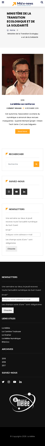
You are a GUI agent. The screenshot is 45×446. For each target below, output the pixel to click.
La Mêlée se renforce (22, 104)
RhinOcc (5, 342)
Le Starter (6, 335)
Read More (22, 131)
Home (12, 30)
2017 (4, 365)
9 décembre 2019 (31, 108)
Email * (9, 230)
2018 (4, 362)
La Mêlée (6, 328)
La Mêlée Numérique (11, 338)
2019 (22, 100)
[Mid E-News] (22, 4)
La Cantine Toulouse (11, 331)
